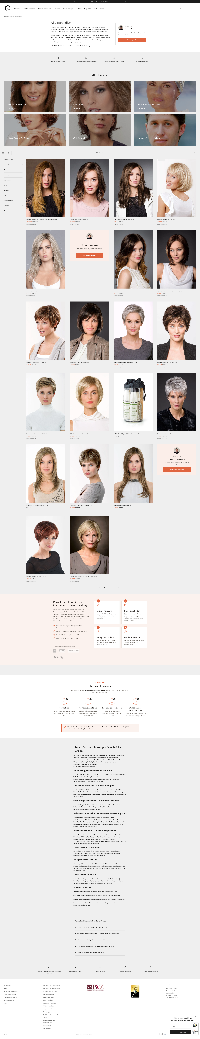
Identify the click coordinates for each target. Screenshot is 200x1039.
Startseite (6, 16)
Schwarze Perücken (49, 1003)
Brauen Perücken (48, 997)
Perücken (17, 8)
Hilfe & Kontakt (99, 8)
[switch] (194, 1033)
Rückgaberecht (144, 61)
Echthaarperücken (29, 8)
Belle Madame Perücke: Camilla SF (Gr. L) (37, 362)
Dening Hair (47, 1028)
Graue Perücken (48, 1009)
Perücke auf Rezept (100, 971)
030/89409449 (120, 61)
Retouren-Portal (9, 1000)
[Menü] (197, 1023)
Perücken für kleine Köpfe (51, 988)
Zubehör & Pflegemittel (84, 8)
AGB (5, 988)
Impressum (7, 985)
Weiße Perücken (48, 1006)
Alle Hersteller (18, 16)
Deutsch (182, 8)
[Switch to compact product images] (8, 153)
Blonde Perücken (48, 994)
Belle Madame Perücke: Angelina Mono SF (124, 219)
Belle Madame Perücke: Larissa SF (79, 219)
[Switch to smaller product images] (5, 153)
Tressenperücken (48, 1012)
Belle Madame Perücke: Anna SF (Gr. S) (36, 434)
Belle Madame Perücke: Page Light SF (80, 362)
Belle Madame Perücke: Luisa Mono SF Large (38, 505)
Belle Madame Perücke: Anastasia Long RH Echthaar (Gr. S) (41, 219)
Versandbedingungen (10, 997)
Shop (11, 16)
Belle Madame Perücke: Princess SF (79, 434)
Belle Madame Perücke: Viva (164, 434)
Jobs (5, 1003)
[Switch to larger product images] (3, 153)
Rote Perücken (48, 1000)
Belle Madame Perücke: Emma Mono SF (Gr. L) (82, 505)
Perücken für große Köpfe (51, 985)
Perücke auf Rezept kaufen (58, 61)
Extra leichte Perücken (50, 991)
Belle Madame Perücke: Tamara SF (123, 505)
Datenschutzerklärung (11, 991)
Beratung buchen (132, 40)
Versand (95, 61)
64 (118, 587)
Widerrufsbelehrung (10, 994)
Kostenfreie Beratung (89, 255)
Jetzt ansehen (12, 108)
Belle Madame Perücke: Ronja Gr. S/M (167, 362)
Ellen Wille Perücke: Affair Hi (33, 291)
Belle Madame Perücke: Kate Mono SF (123, 291)
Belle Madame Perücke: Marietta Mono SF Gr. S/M (170, 291)
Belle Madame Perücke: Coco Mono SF (36, 576)
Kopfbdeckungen (68, 8)
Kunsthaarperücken (44, 8)
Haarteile (57, 8)
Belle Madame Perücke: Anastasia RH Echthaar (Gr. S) (84, 576)
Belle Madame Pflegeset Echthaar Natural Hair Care (127, 434)
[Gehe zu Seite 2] (123, 587)
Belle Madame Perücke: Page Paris (166, 219)
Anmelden (183, 1032)
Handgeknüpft (47, 1025)
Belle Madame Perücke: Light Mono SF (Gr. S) (125, 362)
